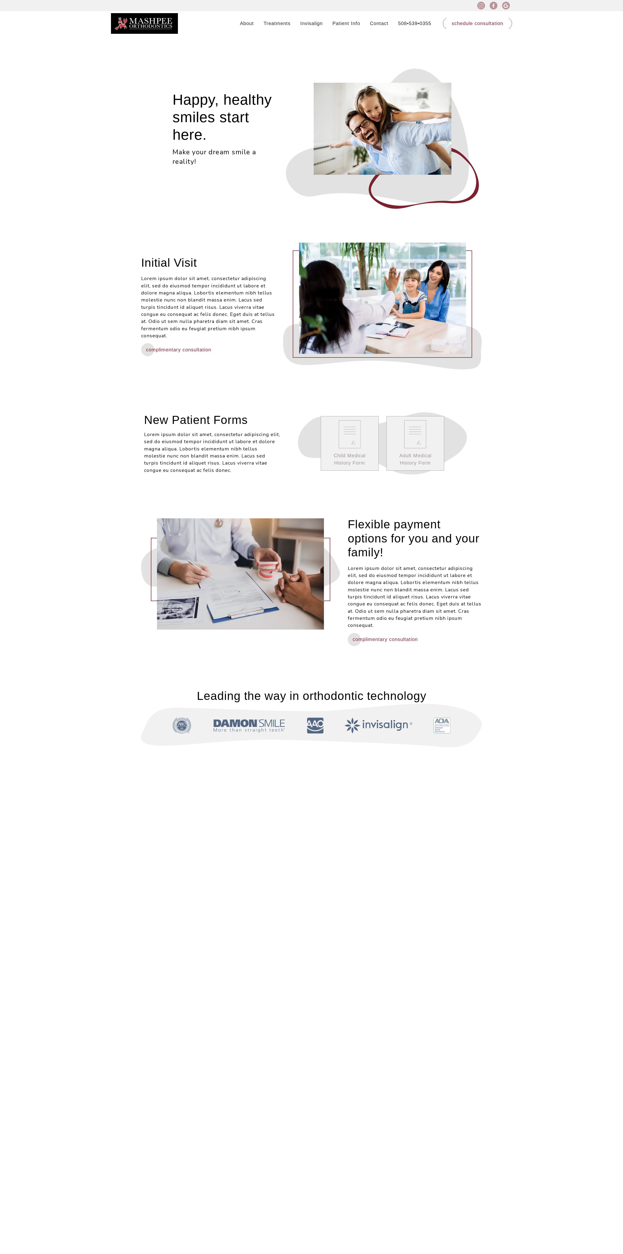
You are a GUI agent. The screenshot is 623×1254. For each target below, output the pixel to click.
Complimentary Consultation (178, 349)
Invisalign (311, 23)
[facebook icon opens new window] (493, 5)
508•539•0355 (414, 23)
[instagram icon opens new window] (481, 5)
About (247, 23)
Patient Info (346, 23)
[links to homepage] (144, 23)
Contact (379, 23)
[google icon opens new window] (506, 5)
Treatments (277, 23)
